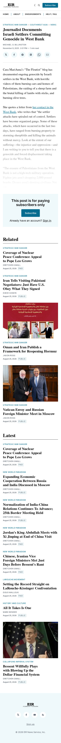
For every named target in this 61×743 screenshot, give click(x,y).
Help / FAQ (51, 14)
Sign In (47, 220)
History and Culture (14, 603)
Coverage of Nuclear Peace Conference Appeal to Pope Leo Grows (22, 256)
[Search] (39, 5)
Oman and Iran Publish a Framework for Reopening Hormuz (30, 349)
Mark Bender (10, 612)
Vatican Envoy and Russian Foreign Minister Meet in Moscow (29, 411)
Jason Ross (9, 355)
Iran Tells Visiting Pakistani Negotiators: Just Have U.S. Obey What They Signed (24, 284)
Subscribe (50, 5)
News (53, 25)
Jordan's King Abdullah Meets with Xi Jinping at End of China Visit (30, 534)
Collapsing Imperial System (18, 662)
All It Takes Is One (17, 607)
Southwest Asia (39, 25)
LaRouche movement (14, 579)
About (16, 14)
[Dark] (35, 5)
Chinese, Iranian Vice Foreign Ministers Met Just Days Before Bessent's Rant (23, 560)
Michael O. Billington (14, 45)
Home (6, 14)
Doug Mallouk (11, 592)
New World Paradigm (14, 472)
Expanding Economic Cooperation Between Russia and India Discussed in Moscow (26, 480)
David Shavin (9, 293)
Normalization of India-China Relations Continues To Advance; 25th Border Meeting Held (28, 508)
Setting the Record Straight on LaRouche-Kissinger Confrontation (30, 586)
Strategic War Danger (15, 25)
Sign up (31, 724)
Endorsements (33, 14)
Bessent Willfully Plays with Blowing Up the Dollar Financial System (21, 670)
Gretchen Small (12, 265)
